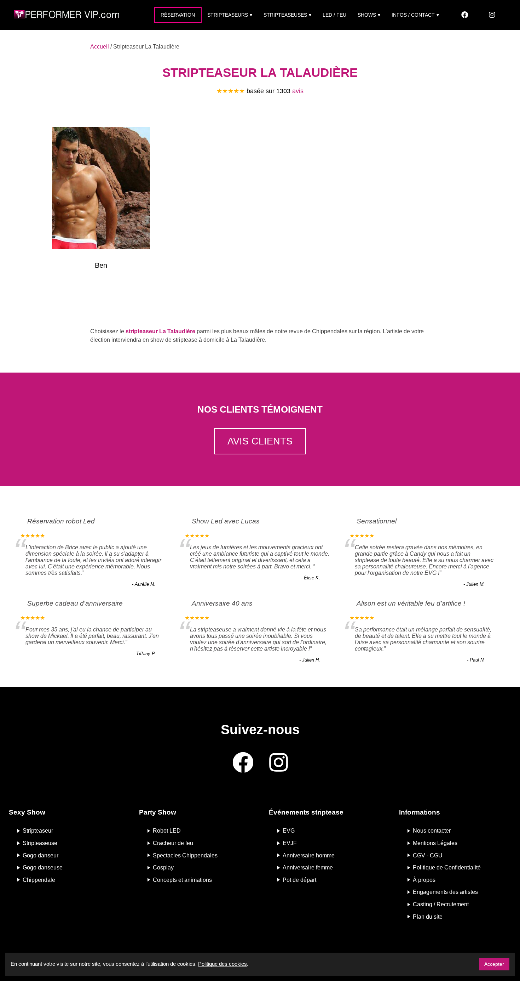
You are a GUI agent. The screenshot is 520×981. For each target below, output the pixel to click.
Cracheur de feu (173, 843)
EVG (289, 831)
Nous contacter (432, 831)
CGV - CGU (428, 855)
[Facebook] (465, 15)
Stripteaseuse (40, 843)
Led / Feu (334, 15)
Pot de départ (299, 880)
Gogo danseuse (43, 867)
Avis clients (260, 441)
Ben (101, 265)
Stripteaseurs (227, 15)
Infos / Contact (413, 15)
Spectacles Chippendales (185, 855)
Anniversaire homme (309, 855)
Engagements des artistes (445, 892)
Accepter (494, 964)
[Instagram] (492, 15)
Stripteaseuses (285, 15)
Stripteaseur (38, 831)
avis (298, 91)
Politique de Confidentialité (447, 867)
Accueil (99, 47)
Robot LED (167, 831)
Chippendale (39, 880)
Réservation (178, 15)
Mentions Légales (435, 843)
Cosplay (163, 867)
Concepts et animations (182, 880)
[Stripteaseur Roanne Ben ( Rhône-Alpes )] (101, 189)
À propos (424, 880)
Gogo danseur (40, 855)
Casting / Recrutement (441, 904)
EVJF (290, 843)
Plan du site (428, 916)
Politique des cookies (222, 964)
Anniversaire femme (308, 867)
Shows (367, 15)
